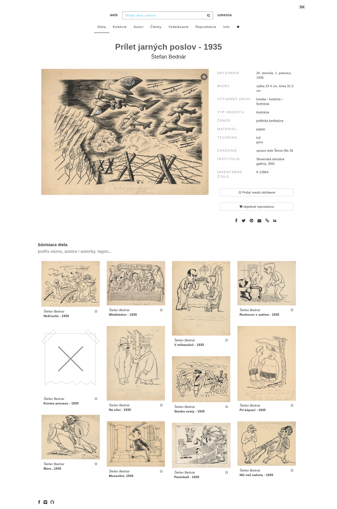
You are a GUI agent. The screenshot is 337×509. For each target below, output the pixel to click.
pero (259, 142)
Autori (139, 27)
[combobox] (167, 15)
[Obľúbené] (238, 27)
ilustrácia (262, 112)
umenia (225, 15)
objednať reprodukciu (258, 206)
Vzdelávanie (178, 27)
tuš (258, 137)
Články (156, 27)
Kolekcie (120, 27)
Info (226, 27)
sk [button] (302, 7)
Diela (101, 27)
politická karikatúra (269, 120)
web (114, 15)
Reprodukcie (206, 27)
